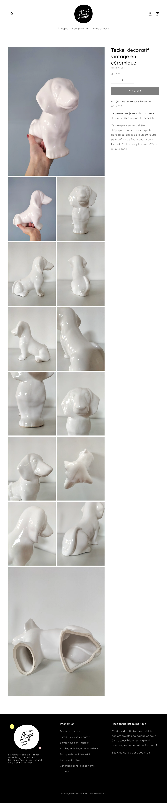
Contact (64, 771)
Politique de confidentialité (75, 754)
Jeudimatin (144, 752)
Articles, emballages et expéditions (80, 748)
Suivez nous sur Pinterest (74, 742)
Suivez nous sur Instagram (75, 737)
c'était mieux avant (78, 793)
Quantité (115, 73)
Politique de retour (70, 760)
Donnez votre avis (70, 731)
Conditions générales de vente (77, 765)
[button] (11, 13)
